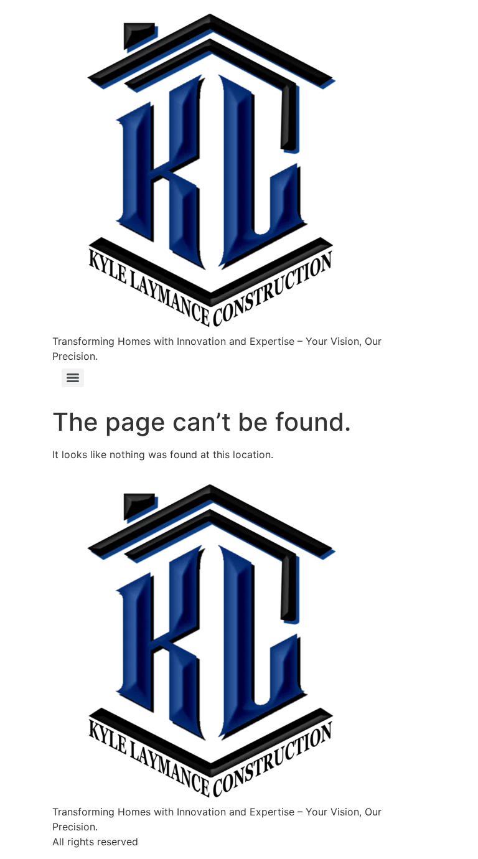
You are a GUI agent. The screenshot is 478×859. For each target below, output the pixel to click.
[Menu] (73, 377)
